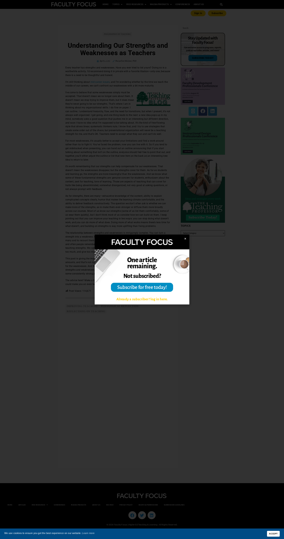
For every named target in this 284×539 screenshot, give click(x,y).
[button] (185, 239)
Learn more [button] (88, 533)
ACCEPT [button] (273, 533)
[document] (142, 269)
